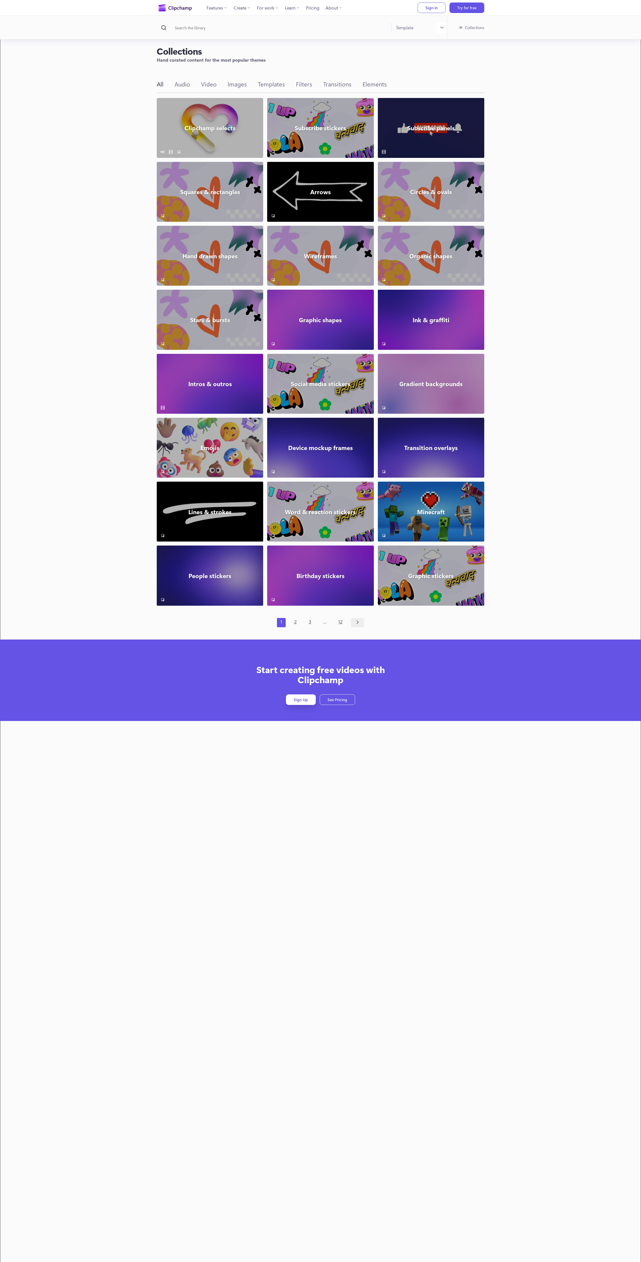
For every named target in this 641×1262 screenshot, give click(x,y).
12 (340, 622)
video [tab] (209, 84)
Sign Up (301, 699)
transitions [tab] (337, 84)
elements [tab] (375, 84)
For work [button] (265, 8)
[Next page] (357, 622)
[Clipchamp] (175, 8)
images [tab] (237, 84)
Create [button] (240, 8)
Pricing (312, 8)
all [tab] (160, 84)
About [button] (332, 8)
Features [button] (215, 8)
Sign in (431, 7)
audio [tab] (182, 84)
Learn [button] (290, 8)
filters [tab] (304, 84)
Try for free (466, 7)
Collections (474, 27)
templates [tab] (271, 84)
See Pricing (337, 699)
